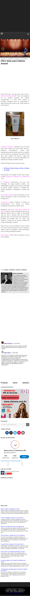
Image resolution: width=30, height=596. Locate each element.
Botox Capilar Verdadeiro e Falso (10, 509)
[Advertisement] (15, 16)
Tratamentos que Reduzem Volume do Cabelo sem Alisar (14, 569)
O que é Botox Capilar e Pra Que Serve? (12, 544)
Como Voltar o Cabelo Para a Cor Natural (13, 535)
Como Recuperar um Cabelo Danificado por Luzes (13, 561)
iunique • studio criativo (15, 593)
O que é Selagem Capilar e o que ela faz (12, 518)
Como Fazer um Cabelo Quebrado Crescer (13, 551)
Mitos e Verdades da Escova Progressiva (12, 526)
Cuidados (6, 269)
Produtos (18, 269)
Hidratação (12, 269)
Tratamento (24, 269)
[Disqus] (15, 321)
